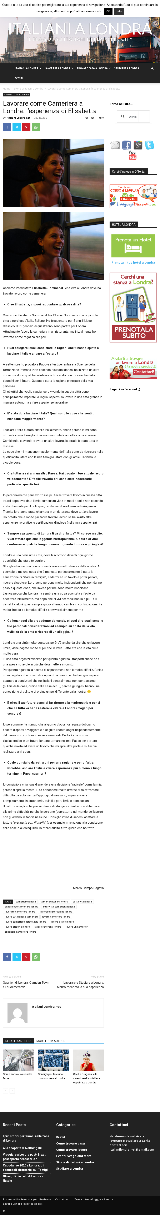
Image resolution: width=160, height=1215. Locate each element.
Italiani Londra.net (18, 117)
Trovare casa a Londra (92, 68)
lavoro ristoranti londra (48, 926)
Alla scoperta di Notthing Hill (22, 1148)
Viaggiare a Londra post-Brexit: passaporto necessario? (24, 1157)
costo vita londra (82, 901)
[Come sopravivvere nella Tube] (18, 1060)
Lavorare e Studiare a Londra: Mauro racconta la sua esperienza (80, 985)
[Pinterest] (26, 127)
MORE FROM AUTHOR (50, 1041)
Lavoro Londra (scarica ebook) (23, 1204)
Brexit (60, 1137)
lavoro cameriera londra (56, 916)
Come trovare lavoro (71, 1150)
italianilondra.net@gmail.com (132, 1149)
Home (6, 88)
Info (119, 11)
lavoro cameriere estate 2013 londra (25, 921)
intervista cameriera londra (59, 906)
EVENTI (19, 78)
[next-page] (12, 1090)
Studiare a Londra (126, 68)
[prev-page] (5, 1090)
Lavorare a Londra (57, 68)
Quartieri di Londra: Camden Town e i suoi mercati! (26, 985)
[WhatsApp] (36, 127)
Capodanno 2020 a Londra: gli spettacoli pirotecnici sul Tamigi (25, 1167)
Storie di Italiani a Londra (29, 88)
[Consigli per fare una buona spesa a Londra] (53, 1060)
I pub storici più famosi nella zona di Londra (26, 1138)
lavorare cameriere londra (20, 911)
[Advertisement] (24, 857)
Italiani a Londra (26, 68)
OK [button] (108, 11)
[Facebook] (7, 127)
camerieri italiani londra (54, 901)
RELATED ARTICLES (18, 1041)
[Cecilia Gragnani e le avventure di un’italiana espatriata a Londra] (88, 1060)
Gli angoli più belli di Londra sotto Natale (26, 1178)
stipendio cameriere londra (20, 931)
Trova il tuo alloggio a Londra (93, 1199)
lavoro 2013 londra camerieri (21, 916)
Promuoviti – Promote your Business (27, 1199)
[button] (152, 68)
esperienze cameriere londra (22, 906)
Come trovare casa (70, 1143)
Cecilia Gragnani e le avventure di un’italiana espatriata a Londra (86, 1078)
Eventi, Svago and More (73, 1156)
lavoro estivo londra (62, 921)
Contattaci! (62, 1199)
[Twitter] (16, 127)
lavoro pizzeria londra (17, 926)
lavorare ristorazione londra (56, 911)
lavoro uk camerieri (77, 926)
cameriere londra (26, 901)
